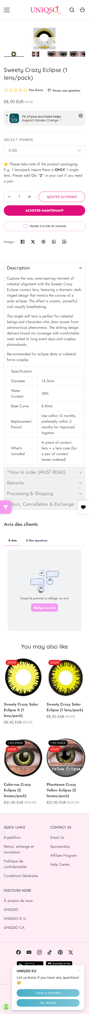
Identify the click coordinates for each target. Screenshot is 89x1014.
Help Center (60, 864)
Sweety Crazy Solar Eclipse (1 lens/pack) (65, 707)
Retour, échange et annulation (19, 849)
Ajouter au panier (62, 196)
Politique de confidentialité (15, 863)
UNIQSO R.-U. (15, 918)
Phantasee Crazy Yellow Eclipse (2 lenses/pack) (61, 790)
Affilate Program (63, 855)
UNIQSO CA (14, 927)
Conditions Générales (21, 875)
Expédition (12, 837)
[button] (44, 268)
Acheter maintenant (44, 210)
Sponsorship (60, 846)
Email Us (57, 837)
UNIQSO (11, 909)
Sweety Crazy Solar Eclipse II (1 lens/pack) (21, 710)
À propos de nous (18, 900)
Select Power (18, 140)
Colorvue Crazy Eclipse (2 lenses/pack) (17, 790)
